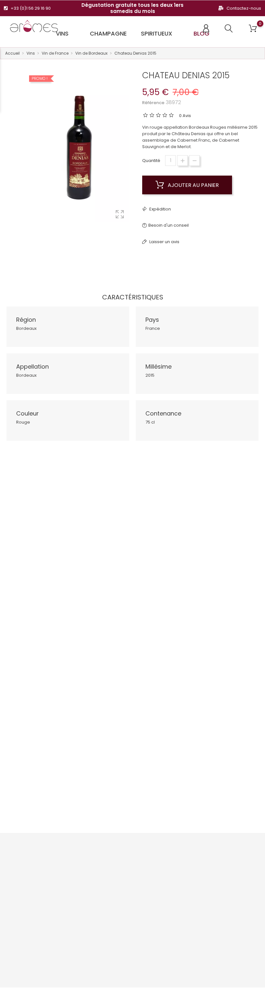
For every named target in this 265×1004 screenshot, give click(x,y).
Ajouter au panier (192, 185)
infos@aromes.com (32, 902)
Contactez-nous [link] (131, 902)
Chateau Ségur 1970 (215, 596)
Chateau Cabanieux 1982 (132, 596)
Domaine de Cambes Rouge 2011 (49, 774)
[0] (253, 28)
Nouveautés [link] (80, 865)
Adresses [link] (168, 892)
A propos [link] (123, 892)
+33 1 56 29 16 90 (28, 892)
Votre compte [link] (175, 841)
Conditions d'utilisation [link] (125, 878)
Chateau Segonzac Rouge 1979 (49, 600)
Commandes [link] (172, 872)
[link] (35, 845)
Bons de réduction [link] (168, 905)
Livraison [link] (123, 855)
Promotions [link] (80, 855)
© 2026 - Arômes (21, 996)
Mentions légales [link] (132, 865)
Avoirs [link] (164, 882)
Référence (153, 103)
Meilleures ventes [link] (86, 875)
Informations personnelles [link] (172, 858)
